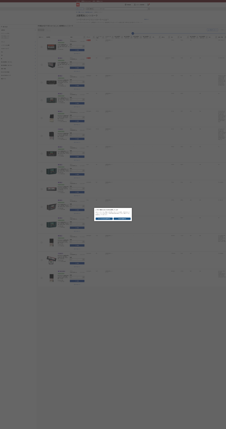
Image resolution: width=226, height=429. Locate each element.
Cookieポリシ (97, 214)
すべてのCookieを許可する (104, 218)
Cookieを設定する (122, 218)
